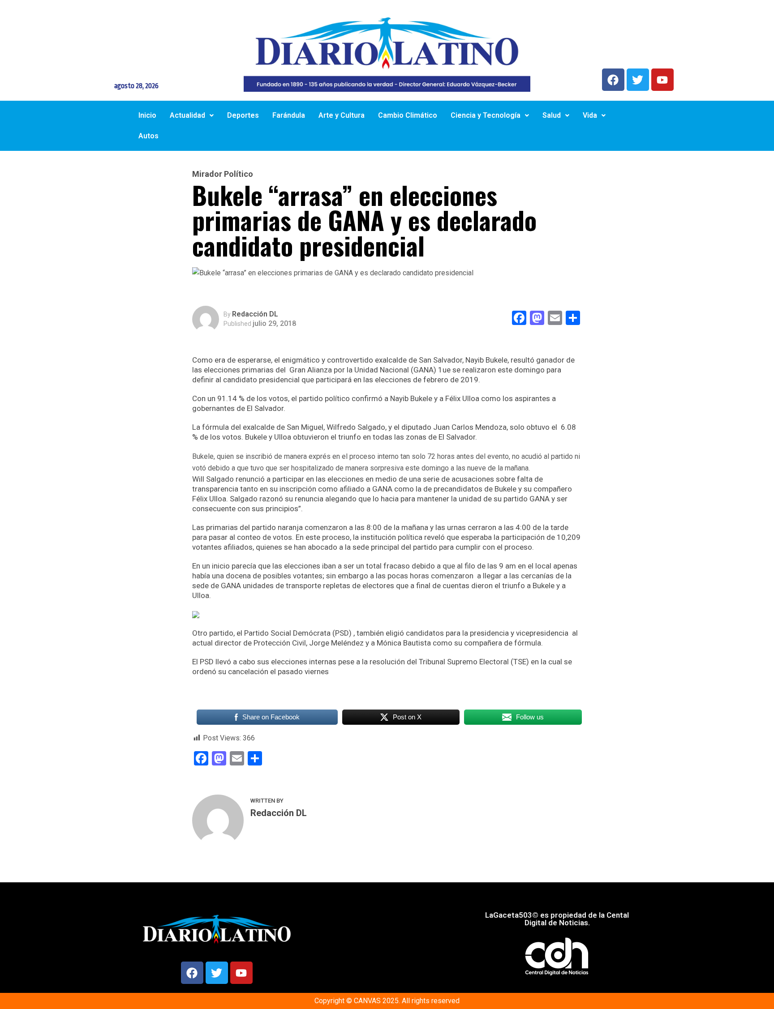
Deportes (243, 115)
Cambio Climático (407, 115)
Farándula (288, 115)
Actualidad (187, 115)
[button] (191, 115)
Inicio (147, 115)
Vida (590, 115)
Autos (148, 136)
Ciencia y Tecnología (485, 115)
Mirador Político (222, 174)
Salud (551, 115)
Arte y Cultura (341, 115)
